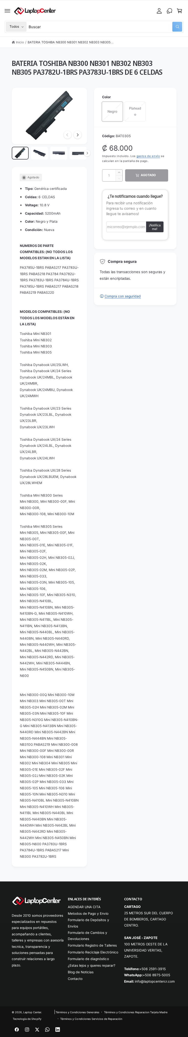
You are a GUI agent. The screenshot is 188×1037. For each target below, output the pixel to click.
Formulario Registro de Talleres (92, 945)
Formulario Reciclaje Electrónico (93, 952)
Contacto (75, 979)
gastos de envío (148, 156)
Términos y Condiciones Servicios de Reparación (91, 1019)
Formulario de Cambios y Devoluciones (87, 936)
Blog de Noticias (81, 972)
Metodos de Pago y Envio (88, 913)
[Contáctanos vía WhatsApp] (169, 11)
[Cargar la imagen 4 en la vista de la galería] (78, 153)
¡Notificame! (155, 227)
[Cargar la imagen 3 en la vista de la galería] (58, 153)
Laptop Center (32, 1012)
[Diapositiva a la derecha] (78, 135)
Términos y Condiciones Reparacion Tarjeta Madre (136, 1012)
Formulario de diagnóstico (88, 959)
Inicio (20, 42)
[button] (7, 11)
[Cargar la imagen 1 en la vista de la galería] (20, 153)
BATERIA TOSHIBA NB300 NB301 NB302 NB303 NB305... (71, 42)
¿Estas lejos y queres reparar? (91, 965)
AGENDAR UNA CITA (84, 907)
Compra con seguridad (123, 296)
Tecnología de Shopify (27, 1019)
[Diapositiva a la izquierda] (67, 135)
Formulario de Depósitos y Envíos (88, 923)
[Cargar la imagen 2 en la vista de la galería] (39, 153)
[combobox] (105, 27)
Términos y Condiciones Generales (77, 1012)
